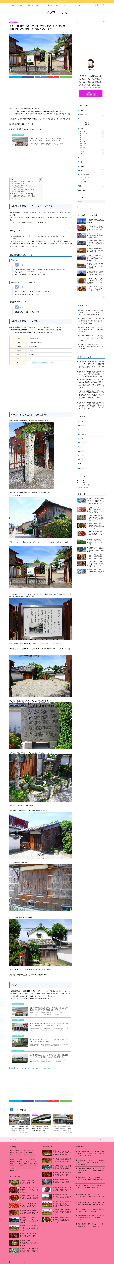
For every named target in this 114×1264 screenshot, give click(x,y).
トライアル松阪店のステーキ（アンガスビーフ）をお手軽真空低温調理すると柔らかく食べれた (91, 346)
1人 (12, 1150)
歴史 (50, 1068)
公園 (92, 179)
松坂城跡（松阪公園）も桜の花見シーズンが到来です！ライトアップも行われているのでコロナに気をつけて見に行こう (91, 312)
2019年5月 (82, 464)
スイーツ (92, 137)
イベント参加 (92, 122)
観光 (36, 1165)
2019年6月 (82, 459)
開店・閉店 (91, 190)
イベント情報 (92, 124)
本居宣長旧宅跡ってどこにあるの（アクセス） (27, 181)
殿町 (22, 1165)
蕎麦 (92, 151)
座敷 (16, 1163)
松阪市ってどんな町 (34, 5)
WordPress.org (83, 487)
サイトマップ (78, 5)
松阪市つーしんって (18, 5)
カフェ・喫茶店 (92, 133)
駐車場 (12, 1170)
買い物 (91, 186)
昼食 (26, 1163)
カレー (92, 135)
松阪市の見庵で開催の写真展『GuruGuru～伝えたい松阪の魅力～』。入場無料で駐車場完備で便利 (91, 329)
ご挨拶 (91, 110)
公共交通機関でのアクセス (23, 186)
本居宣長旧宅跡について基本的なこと (24, 194)
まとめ (14, 198)
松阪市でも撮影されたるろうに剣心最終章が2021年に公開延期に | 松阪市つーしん (91, 374)
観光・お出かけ (13, 22)
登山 (31, 1165)
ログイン (81, 480)
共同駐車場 (32, 1159)
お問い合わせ (48, 5)
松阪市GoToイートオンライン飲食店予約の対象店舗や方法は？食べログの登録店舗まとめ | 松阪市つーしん (91, 366)
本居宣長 (38, 1068)
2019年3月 (82, 468)
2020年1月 (82, 430)
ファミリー (13, 1157)
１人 (17, 1170)
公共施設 (91, 166)
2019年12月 (83, 434)
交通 (91, 162)
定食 (12, 1163)
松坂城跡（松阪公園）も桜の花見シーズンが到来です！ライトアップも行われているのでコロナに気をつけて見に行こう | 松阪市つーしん (91, 395)
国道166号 (13, 1161)
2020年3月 (82, 421)
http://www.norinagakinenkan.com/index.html (41, 362)
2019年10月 (83, 442)
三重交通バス (22, 188)
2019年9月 (82, 447)
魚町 (54, 1068)
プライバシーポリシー (62, 5)
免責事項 (25, 1261)
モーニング (92, 139)
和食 (92, 145)
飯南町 (28, 1168)
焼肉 (26, 1165)
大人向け (27, 1068)
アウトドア (91, 114)
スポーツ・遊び (92, 177)
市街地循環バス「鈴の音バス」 (27, 189)
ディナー (33, 1154)
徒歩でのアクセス (20, 191)
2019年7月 (82, 455)
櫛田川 (12, 1165)
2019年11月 (82, 438)
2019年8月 (82, 451)
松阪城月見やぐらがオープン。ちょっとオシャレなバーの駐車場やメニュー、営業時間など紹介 (91, 381)
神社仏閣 (92, 181)
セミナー (13, 1154)
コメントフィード (84, 485)
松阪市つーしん (57, 12)
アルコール (31, 1150)
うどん (92, 131)
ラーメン (92, 141)
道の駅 (18, 1168)
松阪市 (44, 1068)
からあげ (17, 1150)
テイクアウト (19, 1154)
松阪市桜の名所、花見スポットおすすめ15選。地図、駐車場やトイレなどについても (91, 1225)
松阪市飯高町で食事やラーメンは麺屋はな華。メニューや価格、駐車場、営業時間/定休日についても (91, 338)
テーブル (27, 1154)
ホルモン (20, 1157)
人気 (17, 1159)
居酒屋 (92, 147)
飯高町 (34, 1168)
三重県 (12, 1068)
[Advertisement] (40, 93)
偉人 (17, 1068)
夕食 (19, 1161)
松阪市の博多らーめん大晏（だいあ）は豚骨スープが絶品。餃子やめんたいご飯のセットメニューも (91, 1217)
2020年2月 (82, 426)
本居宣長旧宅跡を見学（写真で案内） (24, 196)
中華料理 (92, 143)
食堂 (92, 153)
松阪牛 (36, 1163)
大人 (22, 1068)
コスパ (26, 1152)
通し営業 (13, 1168)
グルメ (91, 128)
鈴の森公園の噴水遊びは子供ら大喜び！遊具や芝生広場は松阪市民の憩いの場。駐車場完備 (91, 1204)
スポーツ (31, 1152)
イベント (91, 119)
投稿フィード (83, 482)
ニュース (91, 157)
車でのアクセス (19, 183)
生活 (91, 170)
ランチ (26, 1157)
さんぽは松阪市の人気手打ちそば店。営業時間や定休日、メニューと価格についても (91, 1210)
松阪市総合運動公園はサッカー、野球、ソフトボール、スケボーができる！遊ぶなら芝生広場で (91, 1196)
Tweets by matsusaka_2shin (85, 208)
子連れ (35, 1161)
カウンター (19, 1152)
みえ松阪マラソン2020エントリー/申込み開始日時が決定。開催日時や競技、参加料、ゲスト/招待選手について (91, 321)
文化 (33, 1068)
